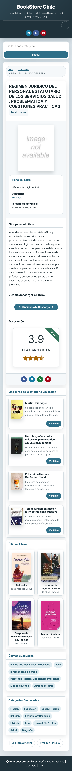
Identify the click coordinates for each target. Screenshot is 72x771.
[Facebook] (36, 33)
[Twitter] (29, 33)
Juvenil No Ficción (45, 723)
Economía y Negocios (37, 715)
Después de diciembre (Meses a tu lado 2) (21, 636)
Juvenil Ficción (50, 708)
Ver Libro (54, 423)
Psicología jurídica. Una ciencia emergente (34, 678)
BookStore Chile (36, 7)
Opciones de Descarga (36, 307)
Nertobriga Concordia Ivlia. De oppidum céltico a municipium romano (40, 439)
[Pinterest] (43, 33)
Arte (27, 723)
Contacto (31, 765)
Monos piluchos (50, 633)
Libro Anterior (23, 743)
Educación (23, 69)
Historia (14, 723)
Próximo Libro (48, 743)
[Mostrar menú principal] (65, 25)
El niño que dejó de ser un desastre (30, 664)
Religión (15, 715)
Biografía (27, 730)
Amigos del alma (43, 685)
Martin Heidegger (36, 403)
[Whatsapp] (40, 379)
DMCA (42, 765)
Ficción (14, 708)
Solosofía (21, 585)
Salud (13, 730)
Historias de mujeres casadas (50, 587)
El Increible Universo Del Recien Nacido (37, 476)
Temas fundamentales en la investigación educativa (41, 510)
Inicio (10, 69)
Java (58, 664)
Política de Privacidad (51, 761)
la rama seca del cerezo (23, 671)
